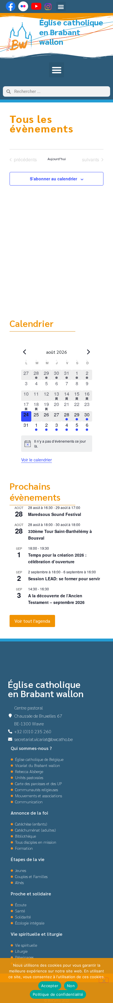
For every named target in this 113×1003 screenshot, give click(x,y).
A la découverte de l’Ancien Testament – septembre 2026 (56, 599)
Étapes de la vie (27, 859)
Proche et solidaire (31, 893)
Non (71, 985)
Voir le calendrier (36, 460)
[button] (61, 6)
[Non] (104, 980)
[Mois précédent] (24, 352)
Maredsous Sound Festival (54, 514)
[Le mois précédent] (88, 352)
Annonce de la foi (29, 813)
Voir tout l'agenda (32, 621)
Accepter (49, 985)
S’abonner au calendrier (53, 178)
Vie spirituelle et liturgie (36, 934)
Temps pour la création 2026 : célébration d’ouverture (57, 558)
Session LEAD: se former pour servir (64, 578)
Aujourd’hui (57, 158)
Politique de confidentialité (58, 994)
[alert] (56, 443)
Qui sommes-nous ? (31, 748)
